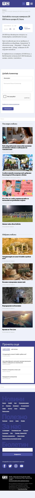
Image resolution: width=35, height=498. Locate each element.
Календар (4, 421)
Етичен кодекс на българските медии (11, 438)
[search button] (23, 3)
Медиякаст (16, 406)
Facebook (4, 466)
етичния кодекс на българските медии (19, 480)
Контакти (25, 430)
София (4, 408)
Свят (15, 403)
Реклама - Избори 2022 (21, 433)
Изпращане (7, 109)
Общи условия (21, 436)
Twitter (10, 466)
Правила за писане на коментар (10, 104)
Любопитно (22, 408)
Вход (27, 3)
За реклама (5, 433)
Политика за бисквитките (8, 436)
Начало (4, 403)
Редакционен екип (16, 430)
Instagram (16, 466)
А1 (3, 406)
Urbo (11, 433)
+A (10, 29)
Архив (17, 421)
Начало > (4, 10)
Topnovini (4, 477)
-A (14, 29)
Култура (10, 408)
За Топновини (5, 430)
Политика (8, 406)
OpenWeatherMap (22, 489)
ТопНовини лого (6, 4)
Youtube (21, 466)
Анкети (11, 421)
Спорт (15, 408)
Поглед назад (5, 411)
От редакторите (25, 406)
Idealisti (10, 403)
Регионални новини (24, 403)
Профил (23, 421)
